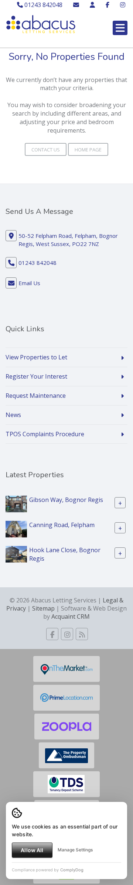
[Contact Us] (92, 5)
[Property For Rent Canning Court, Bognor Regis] (16, 528)
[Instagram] (122, 5)
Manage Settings (75, 849)
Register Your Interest (36, 376)
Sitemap (43, 608)
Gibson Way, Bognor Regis (66, 500)
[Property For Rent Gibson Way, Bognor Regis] (16, 503)
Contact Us (45, 149)
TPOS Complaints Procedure (45, 434)
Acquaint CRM (70, 616)
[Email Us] (76, 5)
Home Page (88, 149)
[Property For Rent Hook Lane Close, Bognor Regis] (16, 554)
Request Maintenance (36, 396)
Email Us (29, 283)
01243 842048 (42, 5)
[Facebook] (107, 5)
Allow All (32, 850)
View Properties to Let (36, 357)
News (13, 415)
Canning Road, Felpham (62, 525)
